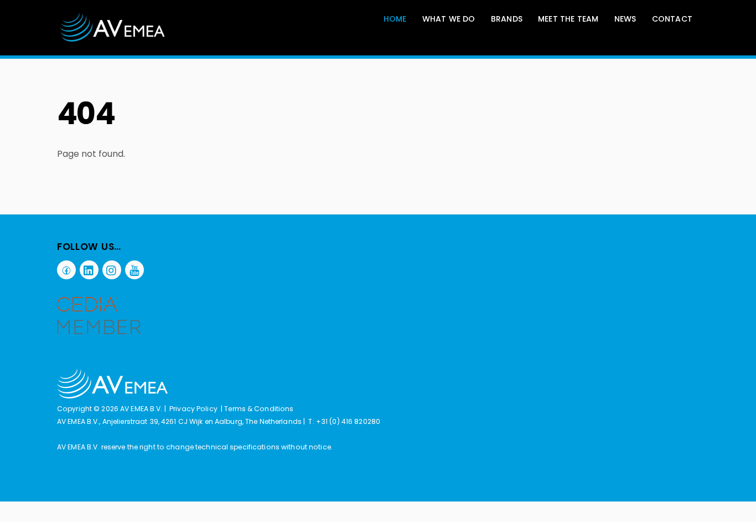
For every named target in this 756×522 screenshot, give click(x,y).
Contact (672, 18)
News (625, 18)
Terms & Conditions (258, 408)
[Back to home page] (112, 396)
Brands (506, 18)
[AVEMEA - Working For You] (113, 27)
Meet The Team (568, 18)
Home (395, 18)
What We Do (448, 18)
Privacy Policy (193, 408)
